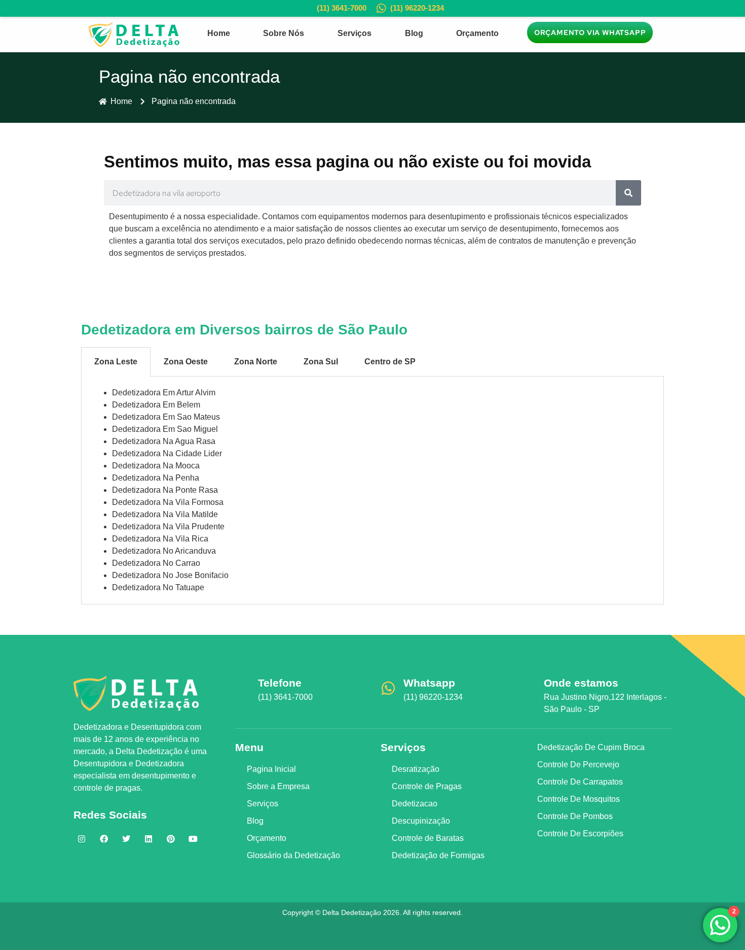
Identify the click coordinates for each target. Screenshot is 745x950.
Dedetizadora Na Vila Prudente (168, 526)
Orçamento (477, 33)
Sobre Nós (283, 33)
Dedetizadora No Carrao (156, 563)
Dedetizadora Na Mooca (156, 465)
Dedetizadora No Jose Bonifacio (170, 575)
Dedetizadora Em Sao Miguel (165, 429)
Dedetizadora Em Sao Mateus (166, 417)
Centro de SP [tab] (390, 361)
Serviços (354, 33)
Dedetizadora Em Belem (156, 404)
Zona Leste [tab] (115, 361)
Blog (414, 33)
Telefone (280, 683)
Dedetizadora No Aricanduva (164, 551)
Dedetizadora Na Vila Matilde (165, 514)
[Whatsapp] (388, 688)
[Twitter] (126, 839)
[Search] (628, 193)
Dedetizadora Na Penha (155, 477)
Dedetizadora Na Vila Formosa (168, 502)
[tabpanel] (372, 490)
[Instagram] (81, 839)
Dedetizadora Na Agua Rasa (163, 441)
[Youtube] (193, 839)
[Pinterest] (171, 839)
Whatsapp (429, 683)
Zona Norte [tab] (255, 361)
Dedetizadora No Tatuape (158, 587)
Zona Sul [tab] (321, 361)
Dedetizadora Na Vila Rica (160, 538)
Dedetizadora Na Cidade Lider (167, 453)
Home (218, 33)
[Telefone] (242, 688)
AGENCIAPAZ (387, 933)
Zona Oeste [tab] (186, 361)
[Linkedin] (148, 839)
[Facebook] (104, 839)
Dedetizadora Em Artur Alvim (163, 392)
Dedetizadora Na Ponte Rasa (165, 490)
